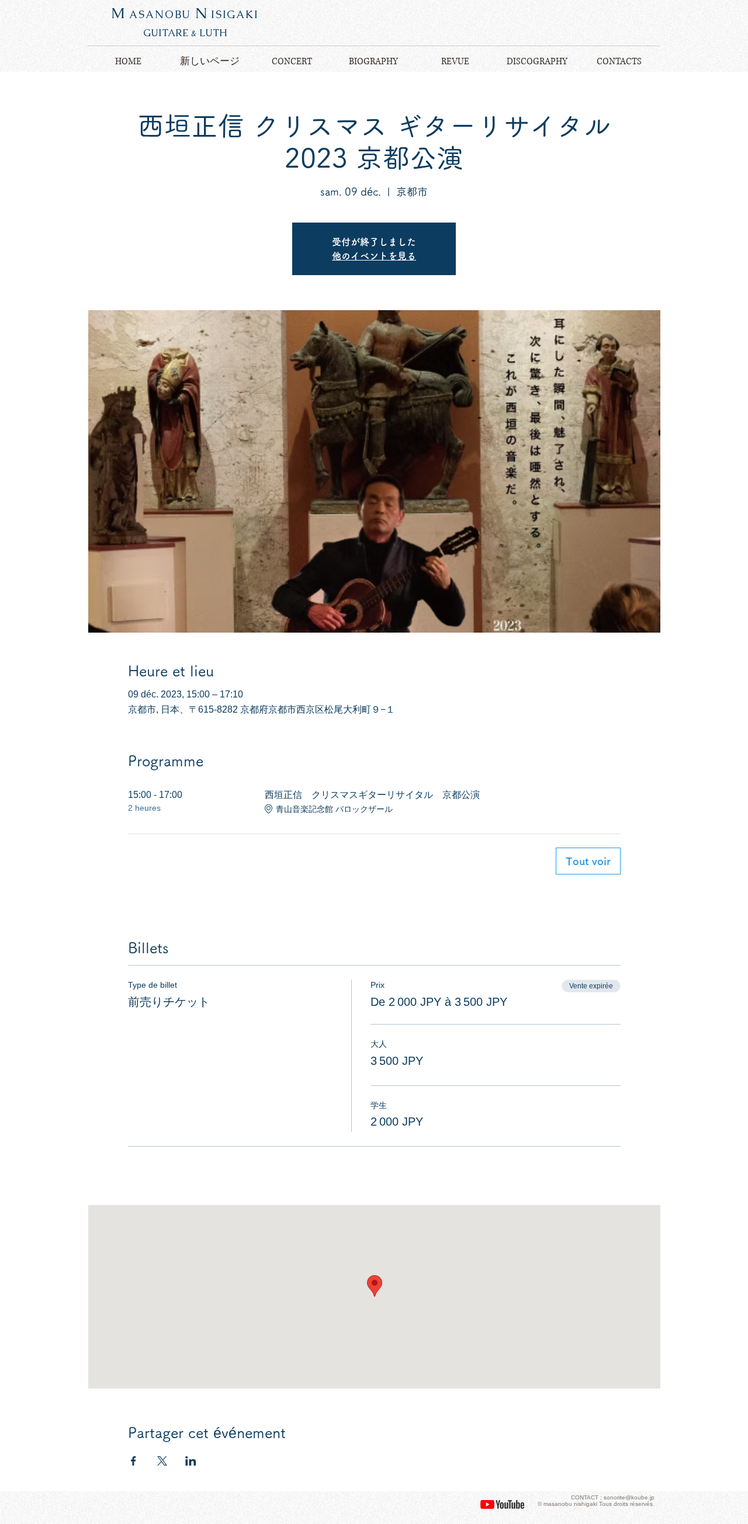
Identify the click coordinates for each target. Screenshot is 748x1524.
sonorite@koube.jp (629, 1497)
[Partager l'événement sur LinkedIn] (190, 1461)
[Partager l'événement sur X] (162, 1461)
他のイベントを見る (374, 256)
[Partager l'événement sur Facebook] (133, 1461)
